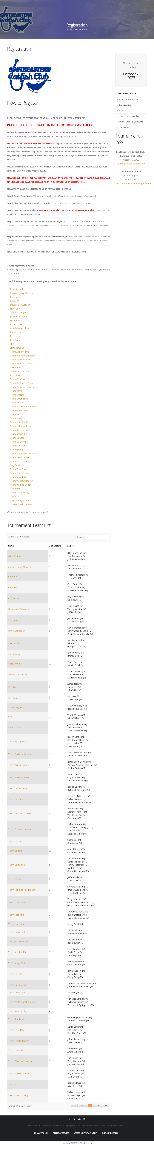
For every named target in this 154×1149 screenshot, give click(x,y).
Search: (80, 537)
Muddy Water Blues (19, 328)
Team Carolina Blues (20, 371)
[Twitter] (74, 1119)
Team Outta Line (18, 445)
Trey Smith (15, 465)
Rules (121, 110)
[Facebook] (70, 1119)
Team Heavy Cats (18, 418)
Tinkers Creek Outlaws (21, 504)
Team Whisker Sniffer (20, 484)
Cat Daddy (15, 297)
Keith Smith (15, 375)
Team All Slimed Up (19, 351)
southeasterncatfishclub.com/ (131, 163)
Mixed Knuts (16, 324)
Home (69, 29)
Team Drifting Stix (19, 398)
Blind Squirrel (16, 289)
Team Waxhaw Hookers (22, 480)
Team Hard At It (18, 414)
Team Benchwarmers (20, 359)
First (74, 1105)
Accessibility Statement (85, 1133)
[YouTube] (79, 1119)
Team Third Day (18, 469)
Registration (125, 105)
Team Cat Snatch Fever (21, 383)
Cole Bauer (15, 367)
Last (106, 1105)
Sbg (12, 343)
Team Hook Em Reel (20, 422)
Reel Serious (16, 340)
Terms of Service (61, 1133)
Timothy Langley (18, 312)
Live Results (124, 127)
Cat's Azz (14, 300)
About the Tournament (129, 99)
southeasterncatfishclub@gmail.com (133, 183)
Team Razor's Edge (19, 457)
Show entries (19, 536)
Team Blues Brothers (20, 363)
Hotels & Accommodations (130, 116)
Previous (83, 1105)
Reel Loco (15, 336)
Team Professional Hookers (23, 453)
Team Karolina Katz (19, 430)
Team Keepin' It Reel (20, 433)
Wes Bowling (16, 449)
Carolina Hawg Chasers (21, 293)
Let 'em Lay (16, 320)
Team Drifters (17, 394)
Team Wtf (15, 488)
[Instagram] (84, 1119)
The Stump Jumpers (19, 500)
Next (99, 1105)
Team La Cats (17, 437)
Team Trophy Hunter (20, 473)
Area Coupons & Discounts (131, 122)
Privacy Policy (41, 1133)
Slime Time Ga (17, 347)
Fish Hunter (15, 308)
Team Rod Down (18, 461)
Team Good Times (19, 410)
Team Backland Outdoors (22, 355)
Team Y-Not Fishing (19, 492)
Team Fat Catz (17, 402)
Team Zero (15, 496)
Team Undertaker (18, 476)
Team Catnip (16, 390)
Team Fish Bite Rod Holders (23, 406)
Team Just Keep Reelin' (21, 426)
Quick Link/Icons (110, 1133)
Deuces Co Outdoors (20, 304)
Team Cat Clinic (17, 379)
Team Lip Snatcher (19, 441)
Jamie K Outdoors (18, 316)
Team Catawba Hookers (22, 387)
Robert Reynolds (18, 332)
